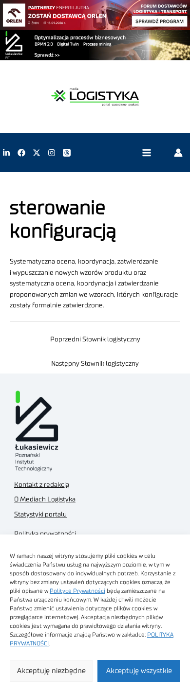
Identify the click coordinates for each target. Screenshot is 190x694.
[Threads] (66, 152)
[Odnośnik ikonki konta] (178, 152)
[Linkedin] (6, 152)
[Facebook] (21, 152)
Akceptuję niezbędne (51, 671)
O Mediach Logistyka (45, 499)
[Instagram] (51, 152)
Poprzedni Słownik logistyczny (95, 339)
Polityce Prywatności (77, 591)
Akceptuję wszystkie (139, 671)
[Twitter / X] (36, 152)
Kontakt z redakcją (41, 484)
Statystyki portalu (40, 514)
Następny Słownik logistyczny (95, 363)
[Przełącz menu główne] (146, 152)
